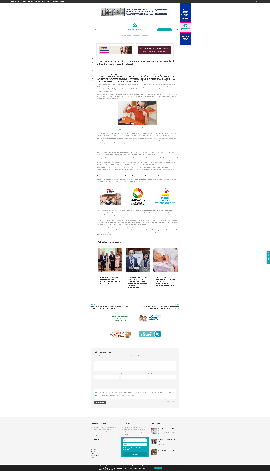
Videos (93, 453)
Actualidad (108, 41)
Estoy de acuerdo (99, 385)
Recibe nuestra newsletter (164, 30)
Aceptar (158, 467)
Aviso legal (30, 1)
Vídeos (142, 41)
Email (122, 373)
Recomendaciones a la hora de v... (168, 451)
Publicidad (23, 1)
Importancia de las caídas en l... (167, 429)
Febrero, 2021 (99, 70)
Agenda (137, 41)
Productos (116, 41)
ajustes (111, 469)
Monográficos (149, 41)
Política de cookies (40, 1)
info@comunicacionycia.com (146, 394)
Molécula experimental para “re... (167, 440)
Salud (163, 41)
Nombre (96, 373)
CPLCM (117, 133)
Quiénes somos (15, 1)
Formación (157, 41)
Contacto (62, 1)
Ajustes (166, 467)
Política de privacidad (52, 1)
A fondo (123, 41)
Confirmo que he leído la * (133, 448)
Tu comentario (98, 360)
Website (150, 373)
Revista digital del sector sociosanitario (135, 36)
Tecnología (131, 41)
